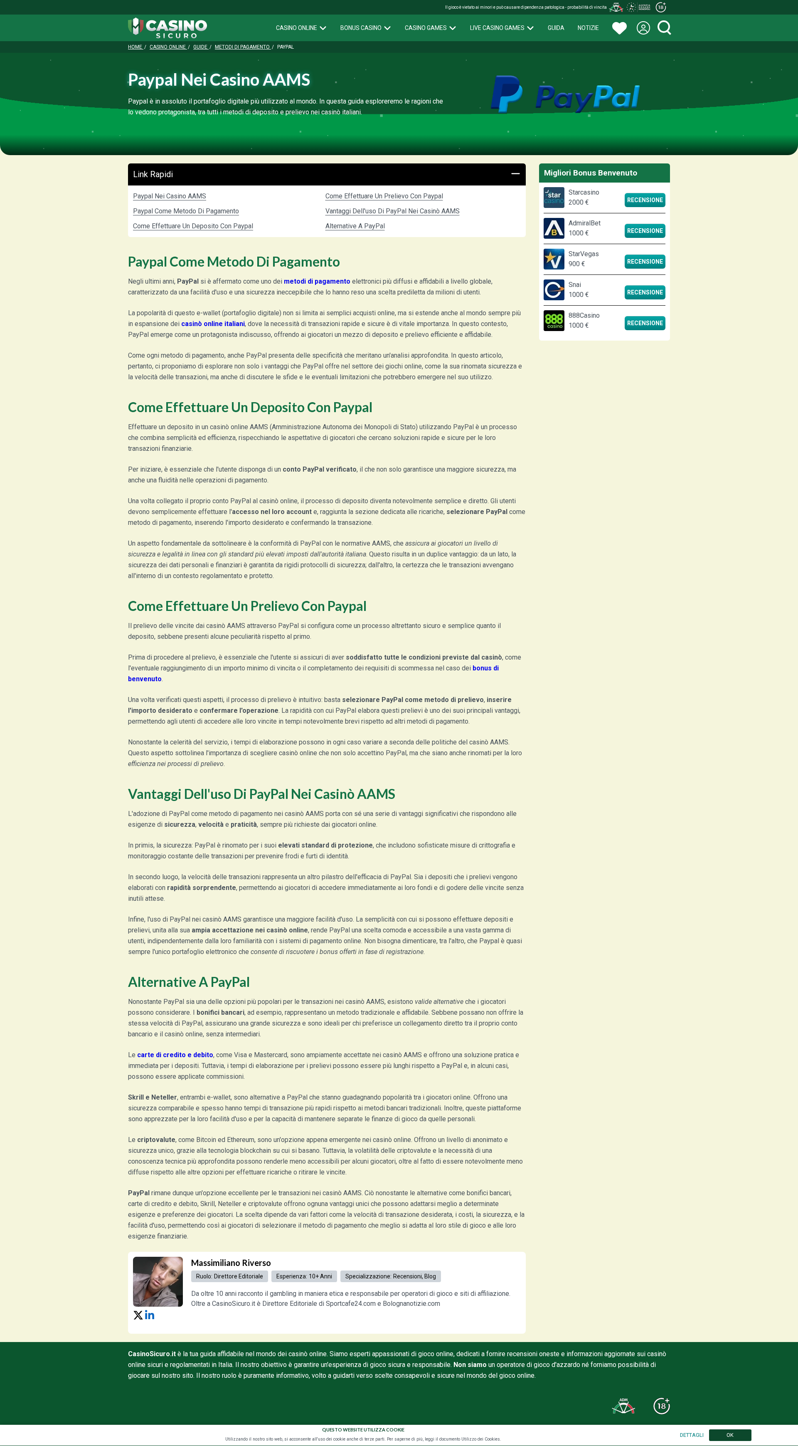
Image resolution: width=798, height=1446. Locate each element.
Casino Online (296, 28)
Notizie (588, 28)
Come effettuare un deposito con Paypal (193, 226)
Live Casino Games (497, 28)
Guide (201, 47)
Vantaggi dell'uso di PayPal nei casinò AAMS (392, 211)
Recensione (645, 200)
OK (730, 1435)
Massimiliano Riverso (231, 1263)
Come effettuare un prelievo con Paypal (384, 196)
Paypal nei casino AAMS (169, 196)
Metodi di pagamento (243, 47)
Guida (556, 28)
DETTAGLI (692, 1435)
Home (135, 47)
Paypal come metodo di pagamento (186, 211)
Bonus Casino (361, 28)
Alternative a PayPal (355, 226)
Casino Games (426, 28)
